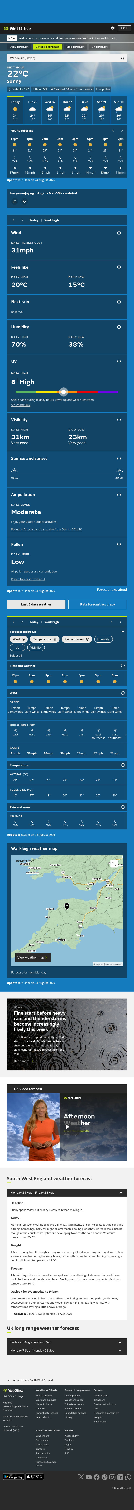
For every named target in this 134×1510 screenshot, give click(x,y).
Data (96, 1408)
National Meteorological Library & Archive (15, 1406)
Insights (98, 1417)
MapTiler (100, 964)
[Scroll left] (113, 130)
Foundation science (75, 1412)
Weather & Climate (47, 1390)
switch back (108, 38)
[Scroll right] (122, 130)
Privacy (69, 1448)
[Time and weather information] (122, 665)
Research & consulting (106, 1412)
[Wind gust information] (118, 233)
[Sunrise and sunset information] (118, 458)
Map (75, 47)
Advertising (100, 1421)
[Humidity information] (118, 327)
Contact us (42, 1457)
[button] (67, 907)
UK (100, 47)
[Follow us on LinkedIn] (120, 1477)
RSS (67, 1453)
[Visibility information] (118, 419)
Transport (99, 1399)
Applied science (73, 1408)
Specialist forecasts (47, 1412)
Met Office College (13, 1396)
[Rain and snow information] (122, 807)
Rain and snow (73, 639)
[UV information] (118, 361)
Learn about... (43, 1417)
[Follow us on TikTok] (104, 1477)
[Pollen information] (118, 544)
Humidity (103, 639)
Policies (69, 1430)
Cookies (69, 1440)
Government (101, 1395)
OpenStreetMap (114, 964)
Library (68, 1417)
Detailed (47, 47)
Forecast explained (112, 589)
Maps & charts (44, 1404)
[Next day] (22, 220)
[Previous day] (13, 220)
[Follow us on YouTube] (89, 1477)
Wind (15, 639)
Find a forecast (44, 1395)
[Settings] (113, 28)
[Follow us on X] (81, 1477)
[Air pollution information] (118, 494)
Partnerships (43, 1453)
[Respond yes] (14, 201)
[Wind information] (122, 693)
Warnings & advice (46, 1399)
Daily (19, 47)
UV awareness (20, 405)
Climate (40, 1408)
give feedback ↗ (86, 38)
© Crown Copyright (121, 1488)
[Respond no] (24, 201)
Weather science (74, 1399)
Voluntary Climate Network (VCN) (13, 1428)
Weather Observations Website (15, 1418)
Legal (68, 1444)
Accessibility (72, 1435)
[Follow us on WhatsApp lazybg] (128, 1477)
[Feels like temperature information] (118, 267)
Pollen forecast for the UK (28, 579)
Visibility (36, 647)
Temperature (40, 639)
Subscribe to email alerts (46, 1463)
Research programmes (77, 1390)
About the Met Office (48, 1430)
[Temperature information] (122, 765)
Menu (124, 28)
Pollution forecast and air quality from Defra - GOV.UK (46, 529)
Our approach (72, 1395)
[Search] (121, 58)
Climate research (74, 1404)
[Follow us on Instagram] (112, 1477)
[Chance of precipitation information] (118, 302)
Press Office (42, 1444)
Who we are (42, 1435)
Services (98, 1390)
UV (17, 647)
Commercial (42, 1440)
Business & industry (105, 1404)
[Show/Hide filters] (122, 631)
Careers (40, 1448)
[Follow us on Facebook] (97, 1477)
